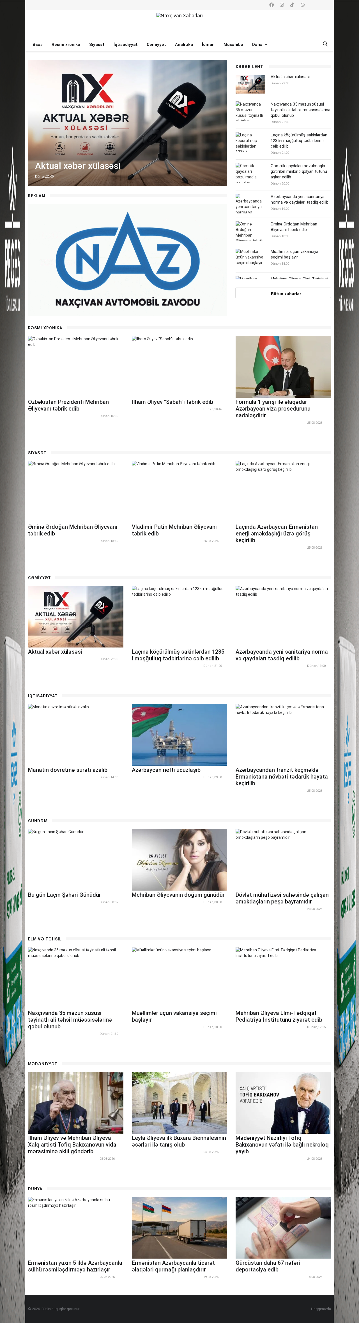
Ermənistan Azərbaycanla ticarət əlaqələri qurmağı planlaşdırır (173, 1266)
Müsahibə (233, 44)
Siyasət (97, 44)
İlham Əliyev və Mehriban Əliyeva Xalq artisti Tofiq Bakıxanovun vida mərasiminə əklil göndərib (72, 1145)
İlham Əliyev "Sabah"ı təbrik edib (172, 402)
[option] (127, 123)
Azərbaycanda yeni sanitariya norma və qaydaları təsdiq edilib (299, 199)
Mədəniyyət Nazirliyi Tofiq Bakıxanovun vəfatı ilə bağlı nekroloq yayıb (282, 1145)
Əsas (38, 44)
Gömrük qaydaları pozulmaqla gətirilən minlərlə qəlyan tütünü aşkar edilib (299, 171)
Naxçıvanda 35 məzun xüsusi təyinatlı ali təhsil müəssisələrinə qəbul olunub (300, 110)
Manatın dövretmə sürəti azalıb (67, 770)
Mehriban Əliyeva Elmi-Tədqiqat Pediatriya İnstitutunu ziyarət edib (279, 1016)
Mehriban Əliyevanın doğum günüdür (178, 894)
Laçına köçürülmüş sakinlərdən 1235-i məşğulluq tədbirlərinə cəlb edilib (299, 140)
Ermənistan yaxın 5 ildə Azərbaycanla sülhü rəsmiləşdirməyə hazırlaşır (75, 1266)
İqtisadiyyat (126, 44)
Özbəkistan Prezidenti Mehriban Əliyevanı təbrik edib (68, 405)
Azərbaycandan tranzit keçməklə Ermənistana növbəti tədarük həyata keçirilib (282, 777)
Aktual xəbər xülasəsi (290, 76)
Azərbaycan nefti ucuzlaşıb (166, 770)
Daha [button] (258, 44)
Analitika (184, 44)
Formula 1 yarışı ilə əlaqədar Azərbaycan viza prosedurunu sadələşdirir (273, 409)
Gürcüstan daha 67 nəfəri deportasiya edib (268, 1266)
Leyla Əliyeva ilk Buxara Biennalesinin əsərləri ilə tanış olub (179, 1141)
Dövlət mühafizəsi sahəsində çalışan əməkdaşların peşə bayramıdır (282, 898)
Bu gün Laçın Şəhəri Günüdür (64, 894)
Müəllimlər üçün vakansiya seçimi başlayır (294, 254)
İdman (208, 44)
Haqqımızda (321, 1309)
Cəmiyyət (156, 44)
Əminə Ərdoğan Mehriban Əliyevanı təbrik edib (294, 227)
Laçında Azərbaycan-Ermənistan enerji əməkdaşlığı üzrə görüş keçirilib (277, 533)
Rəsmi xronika (66, 44)
